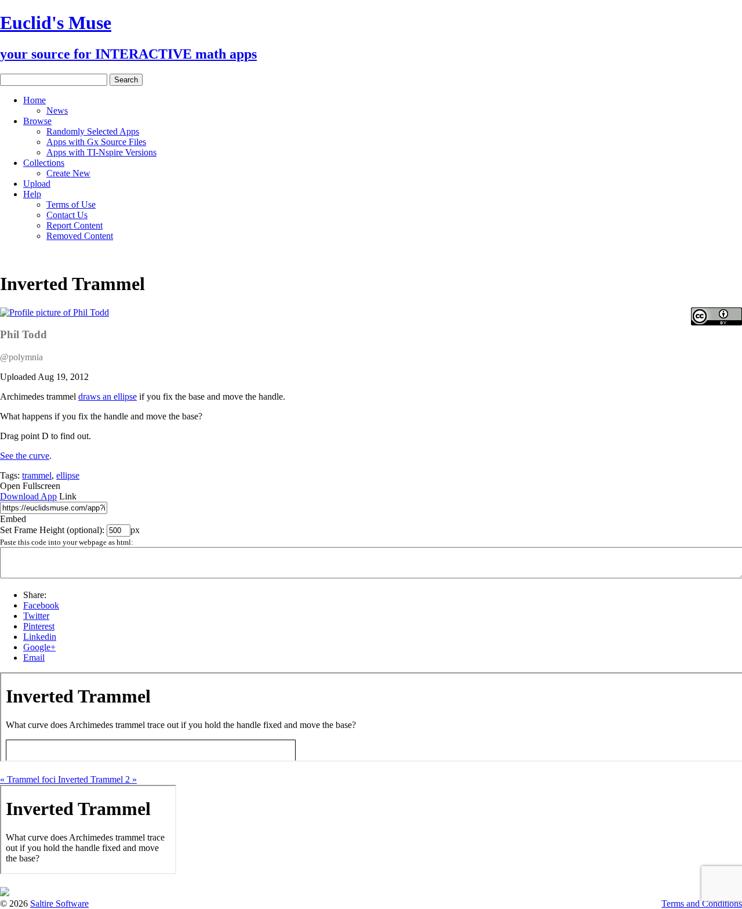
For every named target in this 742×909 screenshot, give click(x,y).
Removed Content (79, 236)
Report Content (74, 225)
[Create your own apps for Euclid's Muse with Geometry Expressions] (4, 893)
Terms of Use (71, 204)
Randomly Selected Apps (92, 131)
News (57, 110)
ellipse (67, 475)
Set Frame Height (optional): (53, 530)
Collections (43, 163)
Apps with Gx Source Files (96, 142)
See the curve (24, 456)
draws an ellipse (107, 396)
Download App (28, 496)
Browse (37, 121)
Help (32, 194)
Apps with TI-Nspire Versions (101, 152)
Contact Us (67, 215)
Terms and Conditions (701, 903)
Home (34, 100)
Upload (36, 184)
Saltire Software (59, 903)
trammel (37, 475)
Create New (68, 173)
